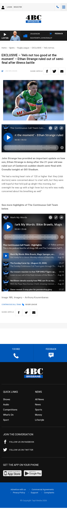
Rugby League (23, 48)
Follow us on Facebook (21, 442)
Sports (12, 48)
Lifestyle (39, 420)
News (38, 404)
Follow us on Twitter (21, 450)
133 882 (58, 7)
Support (34, 492)
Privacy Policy (19, 492)
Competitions (10, 409)
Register (18, 7)
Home (4, 48)
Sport (6, 420)
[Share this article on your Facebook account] (46, 71)
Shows (6, 399)
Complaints (49, 492)
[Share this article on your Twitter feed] (54, 71)
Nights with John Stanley (41, 38)
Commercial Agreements (43, 489)
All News (39, 399)
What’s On (8, 414)
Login (9, 7)
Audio (6, 404)
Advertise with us (18, 489)
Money (38, 414)
